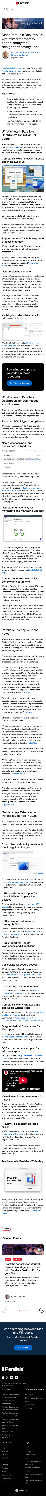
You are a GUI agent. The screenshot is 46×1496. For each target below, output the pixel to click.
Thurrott (27, 692)
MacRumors (19, 774)
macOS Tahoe (16, 147)
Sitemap (5, 1465)
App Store (5, 1468)
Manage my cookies (32, 1467)
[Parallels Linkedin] (11, 1377)
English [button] (22, 1490)
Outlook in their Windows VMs (30, 1021)
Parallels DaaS (7, 1431)
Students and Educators (34, 1398)
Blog (3, 1448)
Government (30, 1405)
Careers (5, 1482)
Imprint (27, 1471)
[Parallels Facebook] (3, 1377)
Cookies (28, 1451)
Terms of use (30, 1455)
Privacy (28, 1448)
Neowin (29, 712)
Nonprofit (28, 1408)
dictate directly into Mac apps (15, 1037)
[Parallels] (23, 3)
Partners (5, 1455)
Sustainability (7, 1475)
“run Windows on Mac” (12, 71)
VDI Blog (5, 1451)
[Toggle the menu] (5, 3)
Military (28, 1401)
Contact (5, 1461)
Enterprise (29, 1395)
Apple (6, 1229)
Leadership (6, 1478)
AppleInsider (8, 805)
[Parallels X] (7, 1377)
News (4, 1471)
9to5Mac (33, 743)
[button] (19, 1310)
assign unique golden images (17, 882)
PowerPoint (7, 1021)
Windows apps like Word (25, 1018)
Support (5, 1458)
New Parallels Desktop (12, 68)
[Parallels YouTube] (16, 1377)
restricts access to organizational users (23, 975)
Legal (27, 1458)
